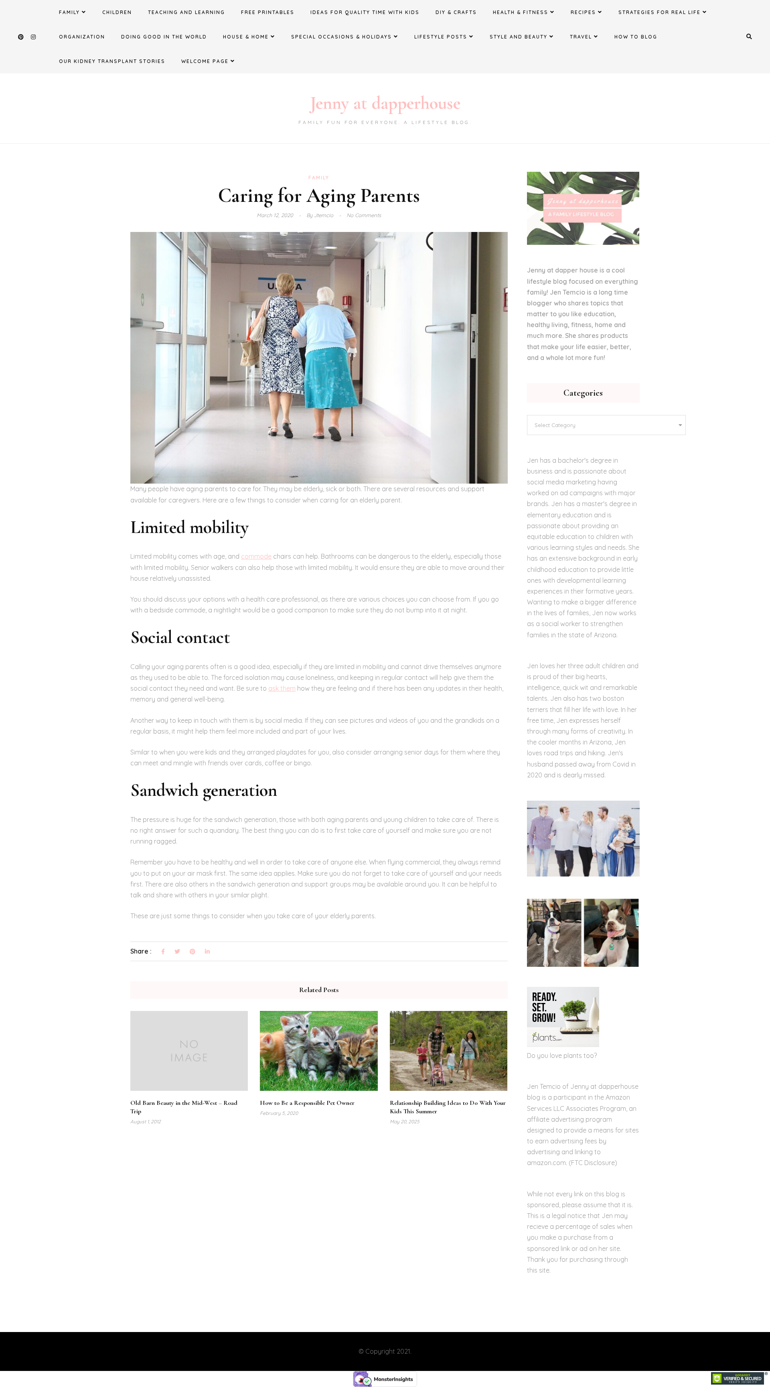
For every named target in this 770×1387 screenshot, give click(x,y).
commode (256, 556)
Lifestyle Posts (440, 37)
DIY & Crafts (456, 12)
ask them (282, 688)
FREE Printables (267, 12)
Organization (82, 37)
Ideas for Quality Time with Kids (364, 12)
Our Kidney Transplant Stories (112, 61)
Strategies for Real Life (659, 12)
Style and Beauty (518, 37)
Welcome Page (205, 61)
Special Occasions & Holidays (341, 37)
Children (117, 12)
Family (69, 12)
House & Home (246, 37)
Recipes (583, 12)
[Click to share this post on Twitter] (177, 952)
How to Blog (635, 37)
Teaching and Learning (186, 12)
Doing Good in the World (164, 37)
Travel (581, 37)
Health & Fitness (520, 12)
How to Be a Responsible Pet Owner (307, 1103)
